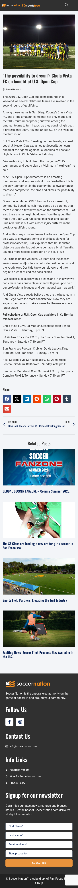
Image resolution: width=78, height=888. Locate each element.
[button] (7, 399)
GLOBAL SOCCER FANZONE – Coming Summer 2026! (36, 491)
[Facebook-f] (9, 722)
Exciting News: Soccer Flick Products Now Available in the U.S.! (38, 654)
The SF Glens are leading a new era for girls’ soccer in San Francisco (38, 545)
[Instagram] (20, 722)
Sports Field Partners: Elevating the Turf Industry (35, 600)
